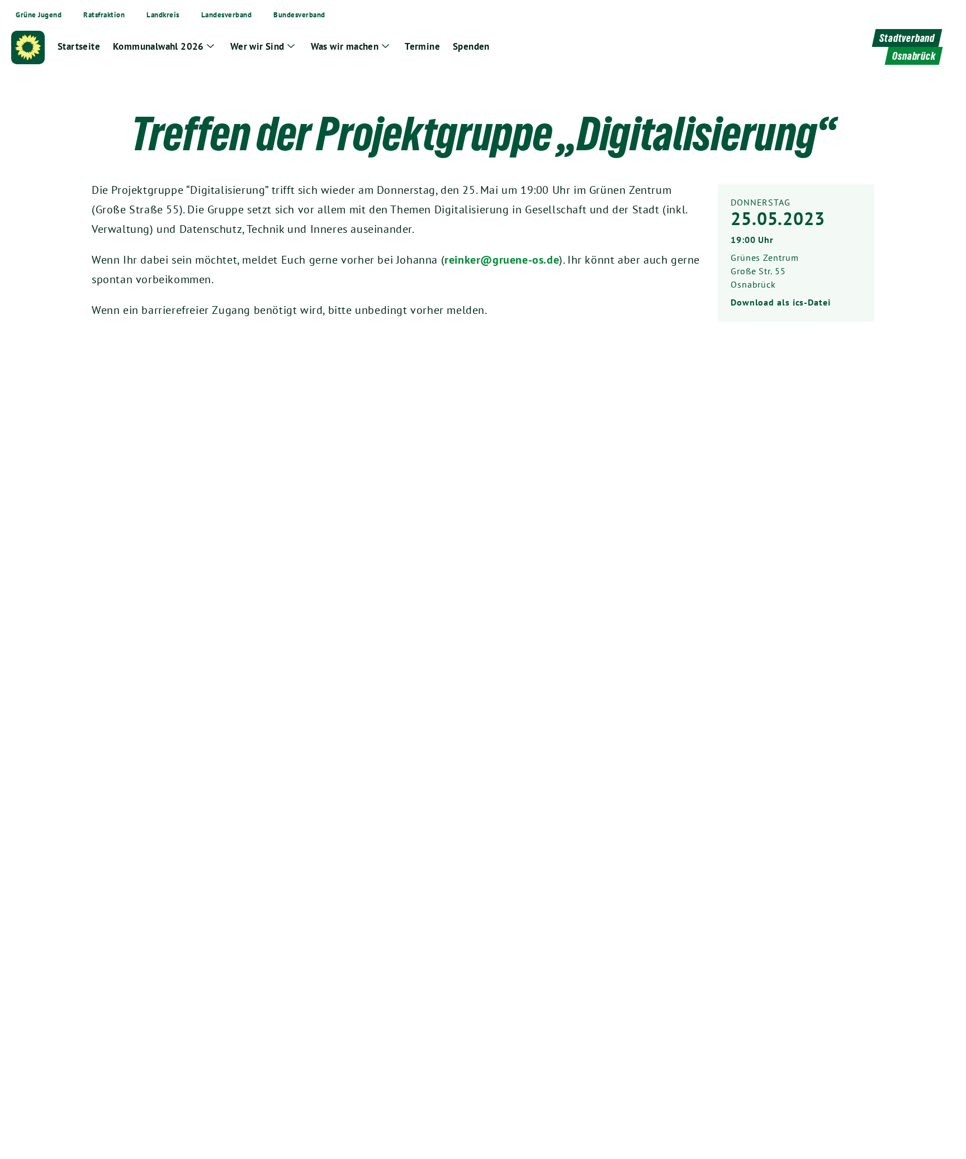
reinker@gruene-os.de (501, 259)
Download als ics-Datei (781, 302)
